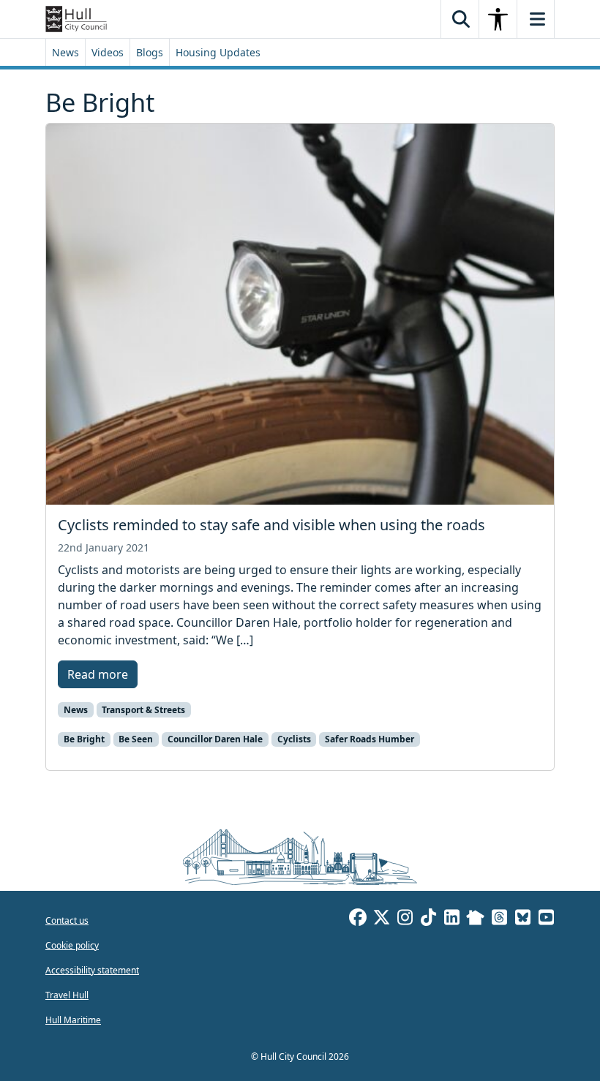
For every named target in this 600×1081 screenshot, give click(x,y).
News (65, 52)
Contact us (67, 920)
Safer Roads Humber (369, 739)
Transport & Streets (143, 710)
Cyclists (294, 739)
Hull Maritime (73, 1020)
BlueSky (522, 919)
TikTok (428, 919)
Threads (499, 919)
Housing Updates (218, 52)
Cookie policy (72, 945)
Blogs (149, 52)
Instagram (404, 919)
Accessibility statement (92, 970)
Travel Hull (67, 995)
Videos (107, 52)
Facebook (358, 919)
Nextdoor (475, 919)
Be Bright (84, 739)
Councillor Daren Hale (215, 739)
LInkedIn (451, 919)
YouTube (546, 919)
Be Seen (136, 739)
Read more (97, 674)
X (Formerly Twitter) (381, 919)
